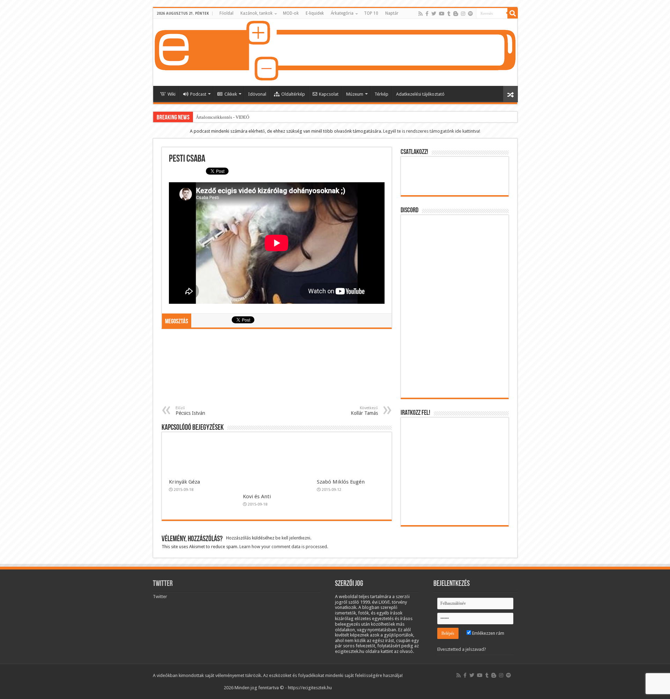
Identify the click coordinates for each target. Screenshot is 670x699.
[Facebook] (427, 13)
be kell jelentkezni (292, 537)
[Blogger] (456, 13)
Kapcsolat (328, 94)
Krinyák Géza (184, 482)
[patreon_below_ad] (276, 370)
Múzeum (354, 94)
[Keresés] (512, 13)
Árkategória (342, 13)
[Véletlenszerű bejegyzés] (510, 94)
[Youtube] (441, 13)
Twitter (163, 584)
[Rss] (420, 13)
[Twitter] (434, 13)
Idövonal (257, 94)
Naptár (392, 13)
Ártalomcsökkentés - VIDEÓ (222, 117)
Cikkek (230, 94)
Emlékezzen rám (487, 633)
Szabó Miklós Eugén (341, 482)
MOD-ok (291, 13)
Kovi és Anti (257, 496)
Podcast (198, 94)
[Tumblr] (449, 13)
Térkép (381, 94)
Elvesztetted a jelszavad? (461, 649)
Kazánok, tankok (256, 13)
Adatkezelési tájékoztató (420, 94)
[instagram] (463, 13)
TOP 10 (371, 13)
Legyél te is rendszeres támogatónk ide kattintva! (431, 131)
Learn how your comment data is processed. (283, 546)
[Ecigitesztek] (335, 52)
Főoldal (226, 13)
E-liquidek (315, 13)
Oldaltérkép (293, 94)
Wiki (172, 94)
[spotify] (470, 13)
